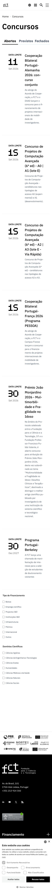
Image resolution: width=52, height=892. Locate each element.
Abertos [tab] (10, 41)
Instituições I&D (13, 617)
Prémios (9, 627)
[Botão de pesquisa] (41, 5)
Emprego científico (13, 607)
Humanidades (11, 668)
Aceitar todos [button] (13, 879)
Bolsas (8, 602)
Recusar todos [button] (38, 879)
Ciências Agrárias (13, 653)
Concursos (17, 16)
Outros (8, 637)
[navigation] (30, 5)
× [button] (49, 842)
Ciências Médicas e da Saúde (18, 673)
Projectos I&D (11, 612)
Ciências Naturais (13, 678)
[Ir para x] (16, 802)
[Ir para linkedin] (3, 802)
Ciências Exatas (12, 663)
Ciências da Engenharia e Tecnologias (21, 658)
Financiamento (13, 834)
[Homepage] (9, 5)
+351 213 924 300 (11, 790)
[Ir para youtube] (10, 802)
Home (5, 16)
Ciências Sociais (12, 683)
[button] (26, 887)
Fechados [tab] (42, 41)
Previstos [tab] (26, 41)
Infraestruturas (12, 622)
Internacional (11, 632)
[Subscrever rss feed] (22, 802)
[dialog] (26, 865)
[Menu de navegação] (47, 5)
